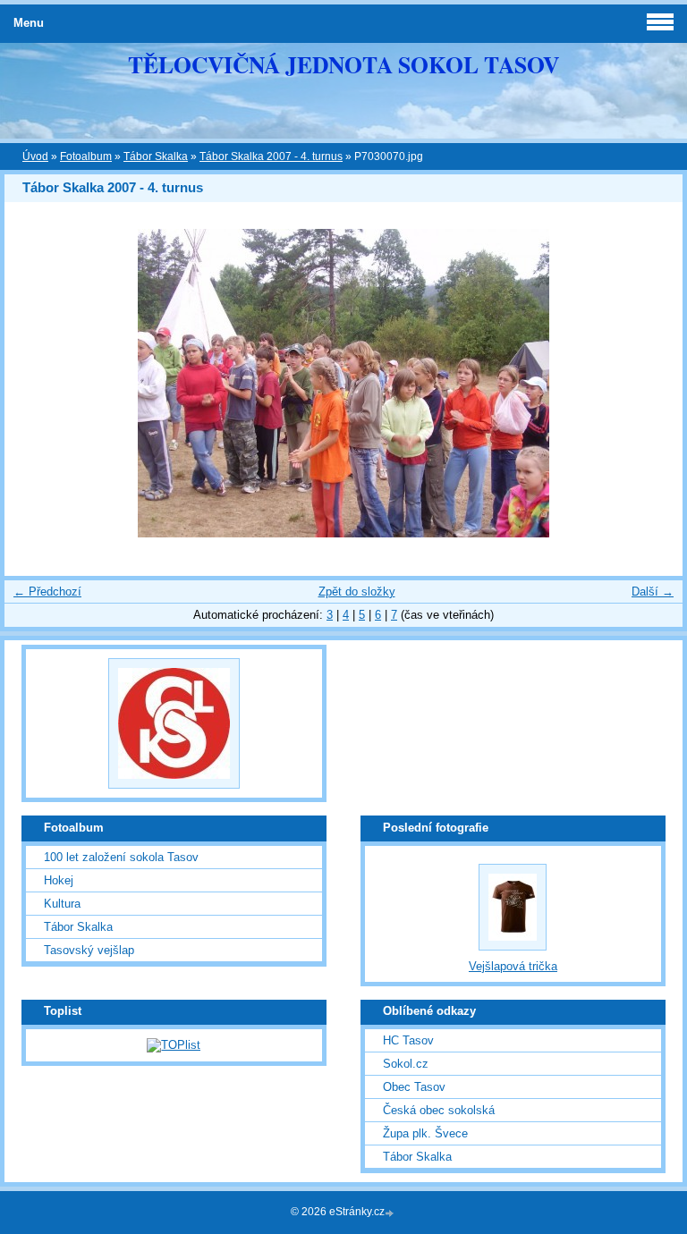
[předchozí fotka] (33, 383)
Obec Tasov (414, 1087)
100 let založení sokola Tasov (121, 857)
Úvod (35, 156)
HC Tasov (408, 1040)
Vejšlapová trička (513, 966)
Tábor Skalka (155, 156)
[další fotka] (653, 383)
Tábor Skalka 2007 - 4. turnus (271, 156)
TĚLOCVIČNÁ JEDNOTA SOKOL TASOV (343, 64)
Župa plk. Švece (425, 1133)
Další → (653, 591)
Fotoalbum (86, 156)
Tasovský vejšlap (89, 950)
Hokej (58, 880)
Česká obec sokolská (439, 1110)
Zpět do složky (356, 591)
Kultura (62, 903)
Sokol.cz (405, 1063)
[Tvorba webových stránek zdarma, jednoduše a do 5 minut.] (391, 1213)
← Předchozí (47, 591)
